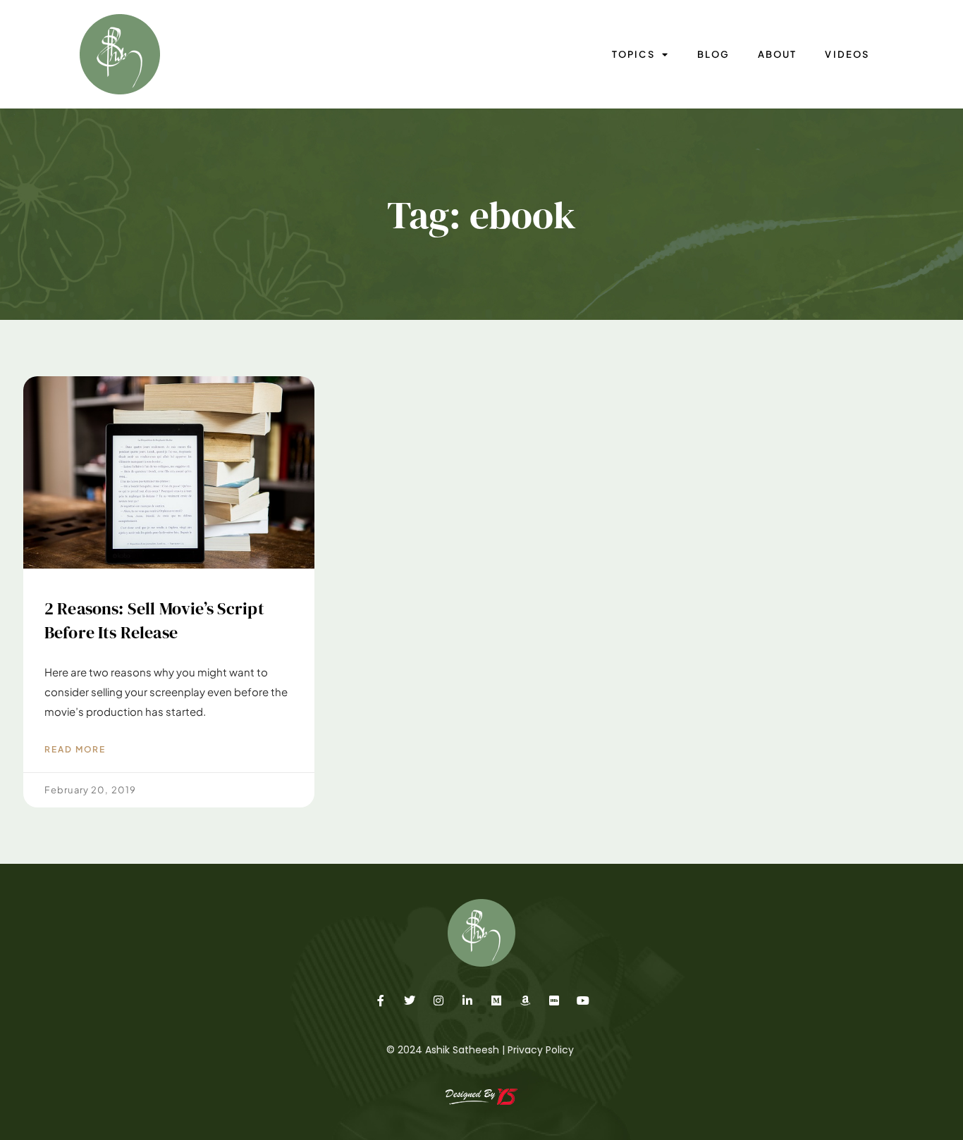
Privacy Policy (541, 1050)
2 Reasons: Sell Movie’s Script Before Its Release (154, 620)
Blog (713, 54)
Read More (75, 749)
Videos (847, 54)
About (777, 54)
